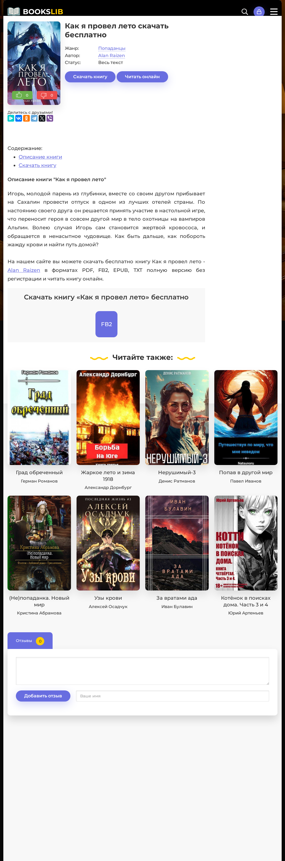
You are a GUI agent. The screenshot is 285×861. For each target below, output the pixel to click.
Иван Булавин (177, 606)
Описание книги (40, 157)
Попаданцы (112, 48)
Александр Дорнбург (108, 487)
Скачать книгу (90, 76)
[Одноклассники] (26, 118)
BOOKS (43, 11)
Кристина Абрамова (39, 613)
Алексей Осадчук (108, 606)
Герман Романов (39, 481)
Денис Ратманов (177, 481)
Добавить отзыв (43, 695)
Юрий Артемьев (245, 613)
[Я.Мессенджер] (11, 118)
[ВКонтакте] (18, 118)
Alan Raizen (111, 55)
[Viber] (49, 118)
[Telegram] (34, 118)
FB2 (106, 324)
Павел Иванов (245, 481)
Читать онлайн (142, 76)
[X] (42, 118)
